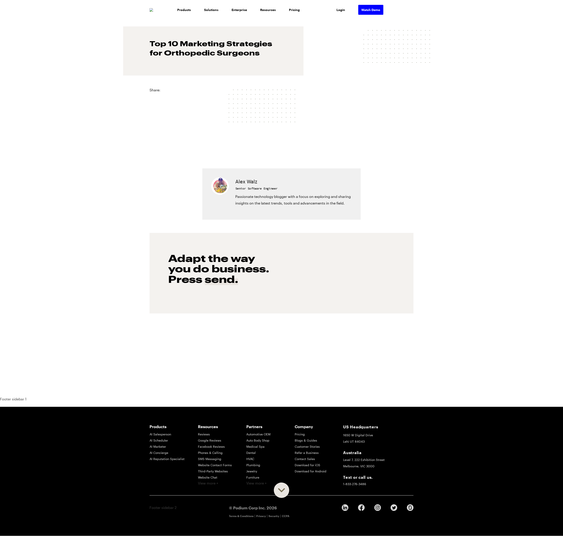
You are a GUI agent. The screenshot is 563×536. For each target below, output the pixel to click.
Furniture (252, 477)
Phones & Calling (210, 453)
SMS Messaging (209, 459)
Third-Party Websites (213, 471)
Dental (251, 453)
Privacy (261, 516)
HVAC (250, 459)
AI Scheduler (159, 440)
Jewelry (251, 471)
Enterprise (239, 10)
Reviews (204, 434)
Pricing (294, 10)
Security (274, 516)
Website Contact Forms (215, 465)
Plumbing (253, 465)
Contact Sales (305, 459)
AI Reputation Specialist (167, 459)
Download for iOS (307, 465)
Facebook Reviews (211, 446)
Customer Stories (307, 446)
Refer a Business (307, 453)
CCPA (285, 516)
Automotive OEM (258, 434)
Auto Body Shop (257, 440)
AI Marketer (158, 446)
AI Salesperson (160, 434)
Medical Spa (255, 446)
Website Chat (207, 477)
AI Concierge (159, 453)
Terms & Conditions (241, 516)
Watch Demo (370, 10)
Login (340, 10)
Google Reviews (209, 440)
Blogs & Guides (306, 440)
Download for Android (310, 471)
